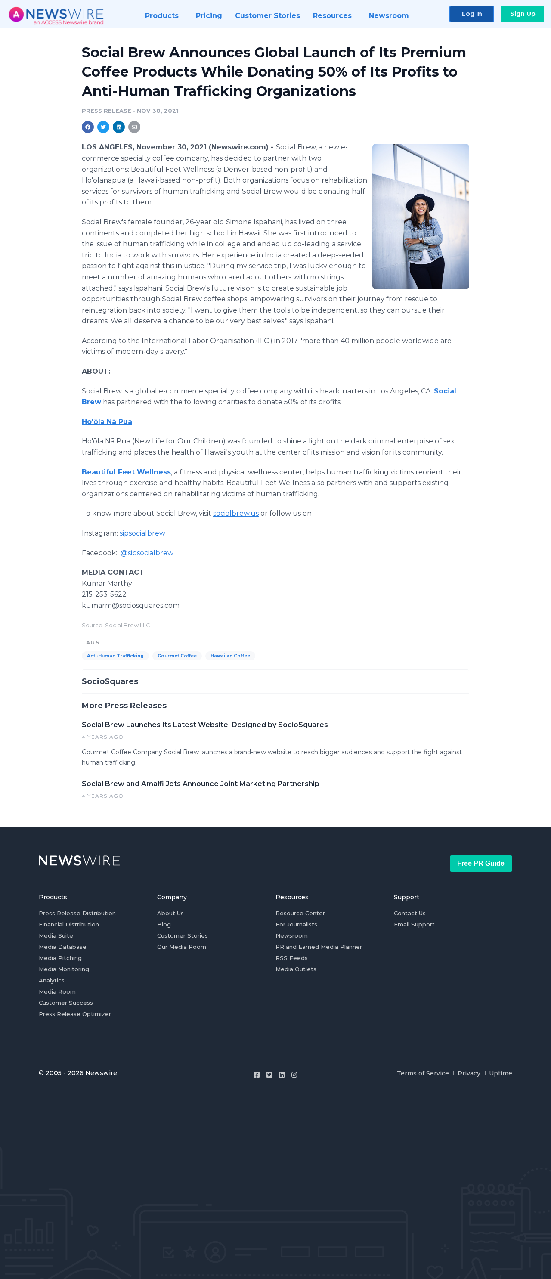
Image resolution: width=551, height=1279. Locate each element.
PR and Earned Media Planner (319, 946)
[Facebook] (257, 1075)
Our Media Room (181, 946)
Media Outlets (296, 969)
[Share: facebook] (87, 127)
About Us (170, 913)
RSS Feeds (292, 957)
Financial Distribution (69, 924)
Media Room (57, 991)
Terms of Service (423, 1073)
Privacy (469, 1073)
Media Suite (56, 935)
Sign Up (523, 14)
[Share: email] (134, 127)
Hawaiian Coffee (230, 656)
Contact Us (410, 913)
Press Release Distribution (77, 913)
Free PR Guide (481, 863)
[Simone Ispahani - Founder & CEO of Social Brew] (420, 216)
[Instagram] (294, 1075)
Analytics (52, 980)
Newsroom (292, 935)
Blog (164, 924)
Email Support (414, 924)
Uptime (500, 1073)
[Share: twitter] (103, 127)
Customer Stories (182, 935)
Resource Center (300, 913)
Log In (472, 14)
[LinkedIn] (282, 1075)
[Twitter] (269, 1075)
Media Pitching (60, 957)
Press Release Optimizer (75, 1013)
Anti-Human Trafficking (115, 656)
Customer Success (66, 1002)
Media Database (63, 946)
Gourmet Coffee (177, 656)
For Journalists (296, 924)
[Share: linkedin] (119, 127)
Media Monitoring (64, 969)
